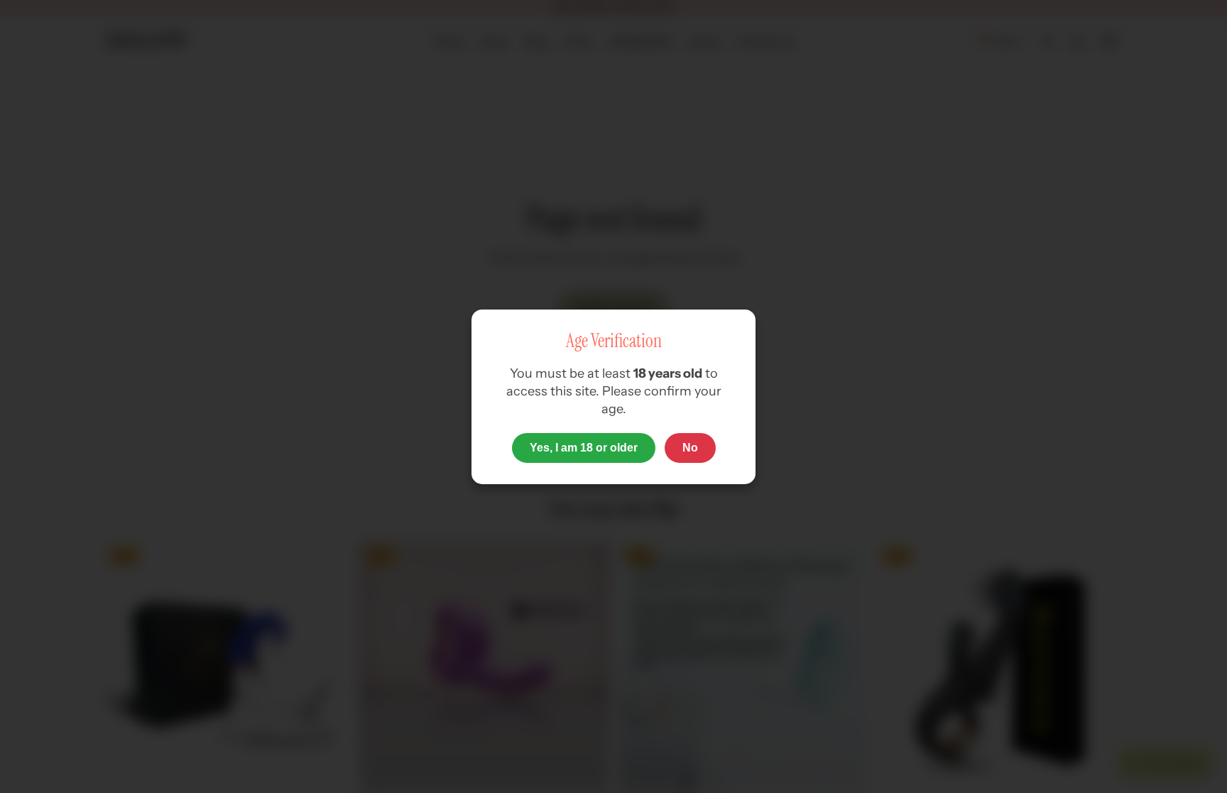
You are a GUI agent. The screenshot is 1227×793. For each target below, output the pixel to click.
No (690, 448)
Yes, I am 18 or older (584, 448)
